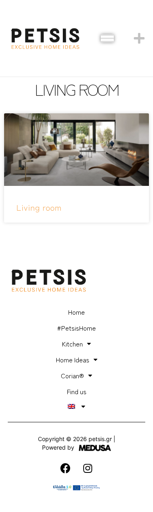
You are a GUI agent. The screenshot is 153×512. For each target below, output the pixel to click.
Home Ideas (72, 359)
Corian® (72, 375)
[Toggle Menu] (107, 38)
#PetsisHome (76, 328)
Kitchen (72, 344)
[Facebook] (65, 468)
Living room (39, 207)
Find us (76, 391)
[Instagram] (88, 468)
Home (76, 312)
